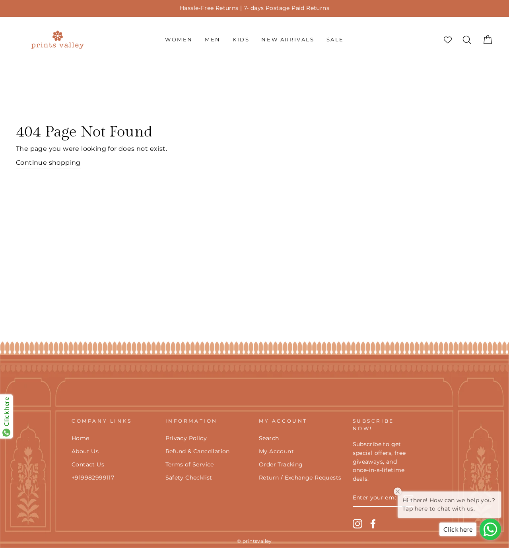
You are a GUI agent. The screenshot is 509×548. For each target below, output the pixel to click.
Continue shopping (48, 162)
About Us (85, 451)
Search (269, 438)
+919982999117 (93, 477)
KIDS (241, 39)
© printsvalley (254, 541)
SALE (335, 39)
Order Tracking (281, 464)
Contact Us (88, 464)
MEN (213, 39)
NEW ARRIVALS (287, 39)
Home (80, 438)
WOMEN (179, 39)
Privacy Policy (186, 438)
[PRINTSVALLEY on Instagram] (357, 523)
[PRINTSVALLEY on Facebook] (373, 523)
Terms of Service (189, 464)
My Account (276, 451)
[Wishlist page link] (448, 40)
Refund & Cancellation (197, 451)
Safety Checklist (188, 477)
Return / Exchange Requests (300, 477)
